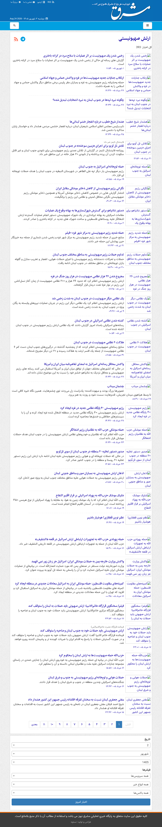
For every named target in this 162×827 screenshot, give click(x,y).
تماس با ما (27, 2)
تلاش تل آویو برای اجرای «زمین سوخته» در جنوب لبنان (91, 145)
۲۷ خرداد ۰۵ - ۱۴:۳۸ (114, 420)
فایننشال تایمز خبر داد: (114, 142)
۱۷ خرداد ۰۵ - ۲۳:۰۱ (142, 647)
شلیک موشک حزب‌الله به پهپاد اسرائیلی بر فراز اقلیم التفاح (90, 495)
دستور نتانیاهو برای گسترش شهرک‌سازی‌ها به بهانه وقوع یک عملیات (84, 210)
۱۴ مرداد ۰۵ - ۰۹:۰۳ (115, 201)
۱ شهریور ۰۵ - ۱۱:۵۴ (115, 68)
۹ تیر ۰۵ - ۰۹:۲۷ (116, 311)
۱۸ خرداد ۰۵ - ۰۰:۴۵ (115, 574)
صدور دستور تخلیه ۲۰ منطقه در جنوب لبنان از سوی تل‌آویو (90, 451)
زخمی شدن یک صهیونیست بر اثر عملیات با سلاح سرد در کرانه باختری (83, 55)
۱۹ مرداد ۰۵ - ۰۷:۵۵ (115, 179)
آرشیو (40, 2)
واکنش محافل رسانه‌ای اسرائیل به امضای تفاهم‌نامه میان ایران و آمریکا (84, 364)
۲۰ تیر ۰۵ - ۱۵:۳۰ (116, 267)
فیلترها (146, 770)
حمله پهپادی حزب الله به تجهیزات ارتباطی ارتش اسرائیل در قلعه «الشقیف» (79, 539)
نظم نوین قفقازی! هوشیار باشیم (105, 517)
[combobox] (81, 745)
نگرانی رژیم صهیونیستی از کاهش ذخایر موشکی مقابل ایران (90, 188)
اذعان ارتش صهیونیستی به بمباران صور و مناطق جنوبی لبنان (89, 473)
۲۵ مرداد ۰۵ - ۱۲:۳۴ (114, 134)
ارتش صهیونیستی (134, 39)
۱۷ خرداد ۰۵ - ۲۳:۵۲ (114, 618)
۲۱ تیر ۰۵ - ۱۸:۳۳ (116, 245)
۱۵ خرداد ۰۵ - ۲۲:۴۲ (114, 712)
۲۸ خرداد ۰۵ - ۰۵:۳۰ (141, 399)
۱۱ (44, 724)
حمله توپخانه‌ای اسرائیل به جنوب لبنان (101, 166)
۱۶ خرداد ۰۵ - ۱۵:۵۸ (115, 668)
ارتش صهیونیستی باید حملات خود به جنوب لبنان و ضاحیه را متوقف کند (82, 630)
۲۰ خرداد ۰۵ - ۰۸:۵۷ (114, 482)
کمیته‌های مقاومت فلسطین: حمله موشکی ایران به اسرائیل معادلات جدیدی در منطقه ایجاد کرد (69, 583)
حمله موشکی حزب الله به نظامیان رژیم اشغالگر (97, 429)
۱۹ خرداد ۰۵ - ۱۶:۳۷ (115, 522)
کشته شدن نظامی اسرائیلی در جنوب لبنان (99, 320)
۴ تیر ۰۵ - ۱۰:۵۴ (116, 333)
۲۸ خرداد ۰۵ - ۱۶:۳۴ (114, 377)
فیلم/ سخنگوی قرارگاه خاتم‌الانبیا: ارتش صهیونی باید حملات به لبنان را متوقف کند (76, 606)
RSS (50, 2)
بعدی (34, 724)
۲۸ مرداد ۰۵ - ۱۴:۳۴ (114, 105)
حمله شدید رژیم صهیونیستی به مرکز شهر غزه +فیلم (94, 232)
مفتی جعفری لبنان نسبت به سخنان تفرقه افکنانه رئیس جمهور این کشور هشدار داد (76, 699)
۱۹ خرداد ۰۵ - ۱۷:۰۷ (115, 508)
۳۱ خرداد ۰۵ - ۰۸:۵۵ (114, 355)
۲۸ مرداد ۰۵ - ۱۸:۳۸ (114, 90)
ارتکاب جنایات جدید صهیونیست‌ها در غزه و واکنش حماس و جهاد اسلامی (82, 77)
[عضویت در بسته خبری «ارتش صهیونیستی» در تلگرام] (23, 39)
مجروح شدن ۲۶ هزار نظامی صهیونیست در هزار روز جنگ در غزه (87, 276)
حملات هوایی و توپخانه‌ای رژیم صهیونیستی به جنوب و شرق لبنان (86, 677)
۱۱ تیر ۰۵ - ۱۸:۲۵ (116, 289)
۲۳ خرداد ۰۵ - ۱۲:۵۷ (114, 464)
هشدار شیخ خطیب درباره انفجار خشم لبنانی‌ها (97, 121)
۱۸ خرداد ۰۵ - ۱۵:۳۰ (115, 548)
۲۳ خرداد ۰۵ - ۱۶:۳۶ (114, 442)
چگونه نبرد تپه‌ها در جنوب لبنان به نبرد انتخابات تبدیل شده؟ (88, 100)
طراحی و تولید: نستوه (81, 822)
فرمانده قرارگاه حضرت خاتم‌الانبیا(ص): (107, 627)
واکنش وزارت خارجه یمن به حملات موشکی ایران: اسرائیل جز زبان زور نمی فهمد (77, 561)
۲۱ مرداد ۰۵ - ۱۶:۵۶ (142, 158)
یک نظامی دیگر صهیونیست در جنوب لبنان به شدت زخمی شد (88, 298)
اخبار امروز (81, 802)
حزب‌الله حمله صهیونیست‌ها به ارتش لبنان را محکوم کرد (91, 655)
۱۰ (52, 724)
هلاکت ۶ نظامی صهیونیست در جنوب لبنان (98, 342)
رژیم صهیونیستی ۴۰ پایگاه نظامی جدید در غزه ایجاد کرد (92, 408)
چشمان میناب (115, 386)
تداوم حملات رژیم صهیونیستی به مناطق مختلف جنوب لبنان (88, 254)
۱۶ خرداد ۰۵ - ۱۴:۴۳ (115, 686)
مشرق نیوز (122, 10)
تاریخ (147, 739)
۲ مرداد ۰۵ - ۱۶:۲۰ (115, 223)
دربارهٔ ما (14, 2)
